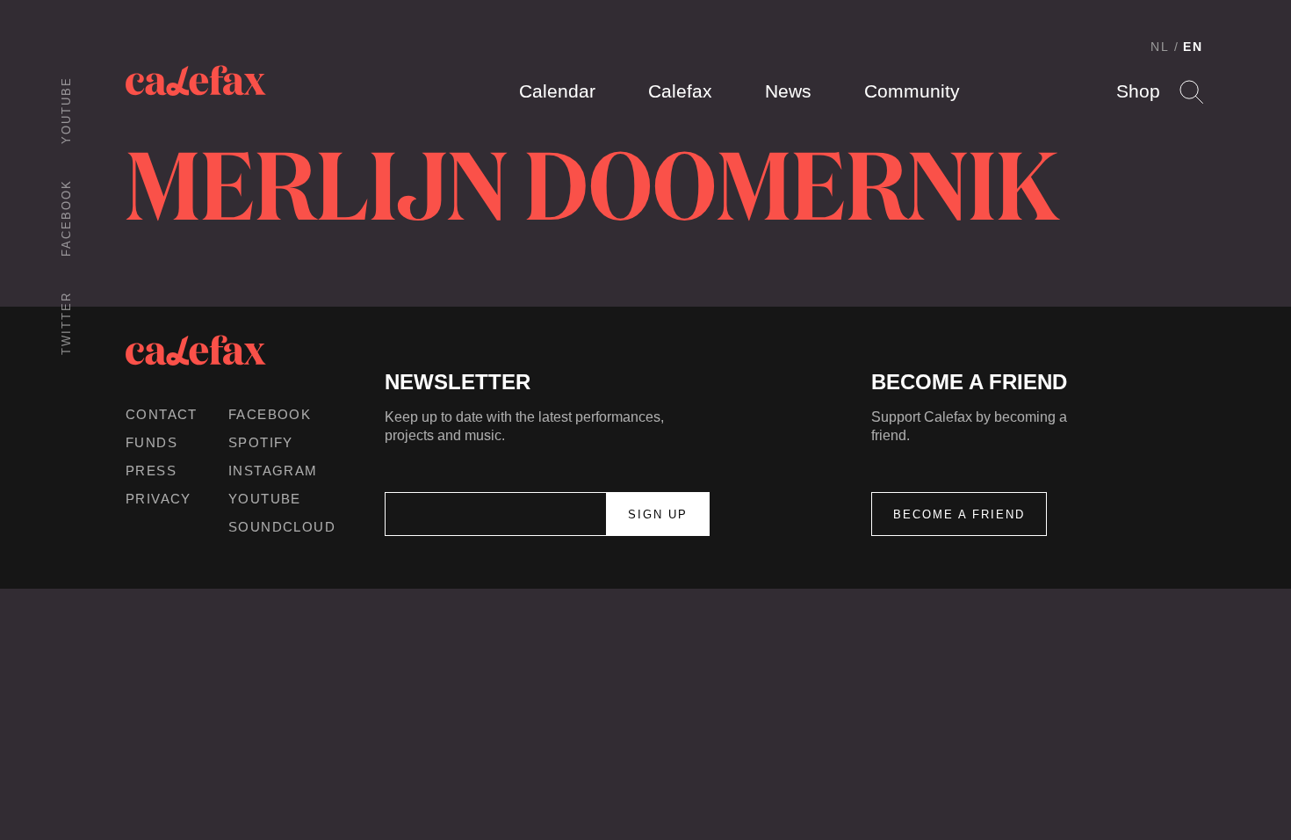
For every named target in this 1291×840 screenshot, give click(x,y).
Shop (1138, 91)
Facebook (66, 218)
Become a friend (959, 514)
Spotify (260, 442)
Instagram (273, 470)
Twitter (66, 323)
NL (1160, 47)
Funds (151, 442)
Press (151, 470)
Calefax (680, 91)
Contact (162, 414)
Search (1191, 92)
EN (1193, 47)
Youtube (66, 110)
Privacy (158, 498)
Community (912, 91)
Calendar (557, 91)
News (788, 91)
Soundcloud (281, 526)
